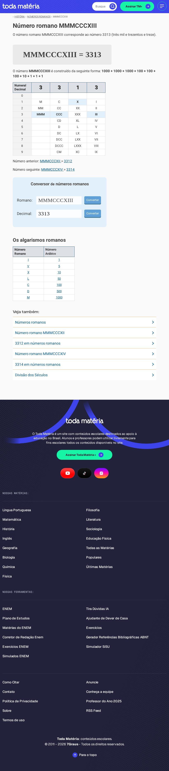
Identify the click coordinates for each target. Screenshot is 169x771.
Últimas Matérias (99, 567)
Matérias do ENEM (16, 628)
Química (8, 567)
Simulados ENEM (15, 656)
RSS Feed (93, 710)
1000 (59, 297)
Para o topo (88, 755)
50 (59, 279)
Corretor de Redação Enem (22, 637)
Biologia (8, 557)
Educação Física (98, 538)
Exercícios (94, 628)
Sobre (6, 710)
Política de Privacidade (20, 701)
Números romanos (30, 322)
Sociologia (94, 529)
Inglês (7, 538)
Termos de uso (13, 720)
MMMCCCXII (50, 161)
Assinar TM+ (134, 6)
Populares (94, 557)
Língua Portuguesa (16, 510)
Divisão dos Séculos (31, 375)
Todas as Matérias (100, 548)
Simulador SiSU (98, 646)
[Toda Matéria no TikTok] (84, 473)
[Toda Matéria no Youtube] (67, 473)
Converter (92, 200)
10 (59, 272)
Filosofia (93, 510)
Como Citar (10, 682)
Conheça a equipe (99, 692)
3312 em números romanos (37, 343)
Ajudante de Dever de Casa (107, 618)
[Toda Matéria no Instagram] (101, 473)
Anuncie (92, 682)
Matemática (11, 519)
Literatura (93, 519)
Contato (8, 692)
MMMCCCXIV (52, 170)
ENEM (7, 609)
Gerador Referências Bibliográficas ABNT (117, 637)
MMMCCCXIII (55, 200)
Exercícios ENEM (15, 646)
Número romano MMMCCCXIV (40, 354)
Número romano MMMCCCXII (40, 333)
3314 (70, 170)
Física (7, 576)
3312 (68, 161)
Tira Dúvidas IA (97, 609)
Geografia (9, 548)
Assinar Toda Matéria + (81, 455)
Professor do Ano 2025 (104, 701)
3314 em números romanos (37, 364)
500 (59, 291)
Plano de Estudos (15, 618)
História (8, 529)
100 (59, 285)
